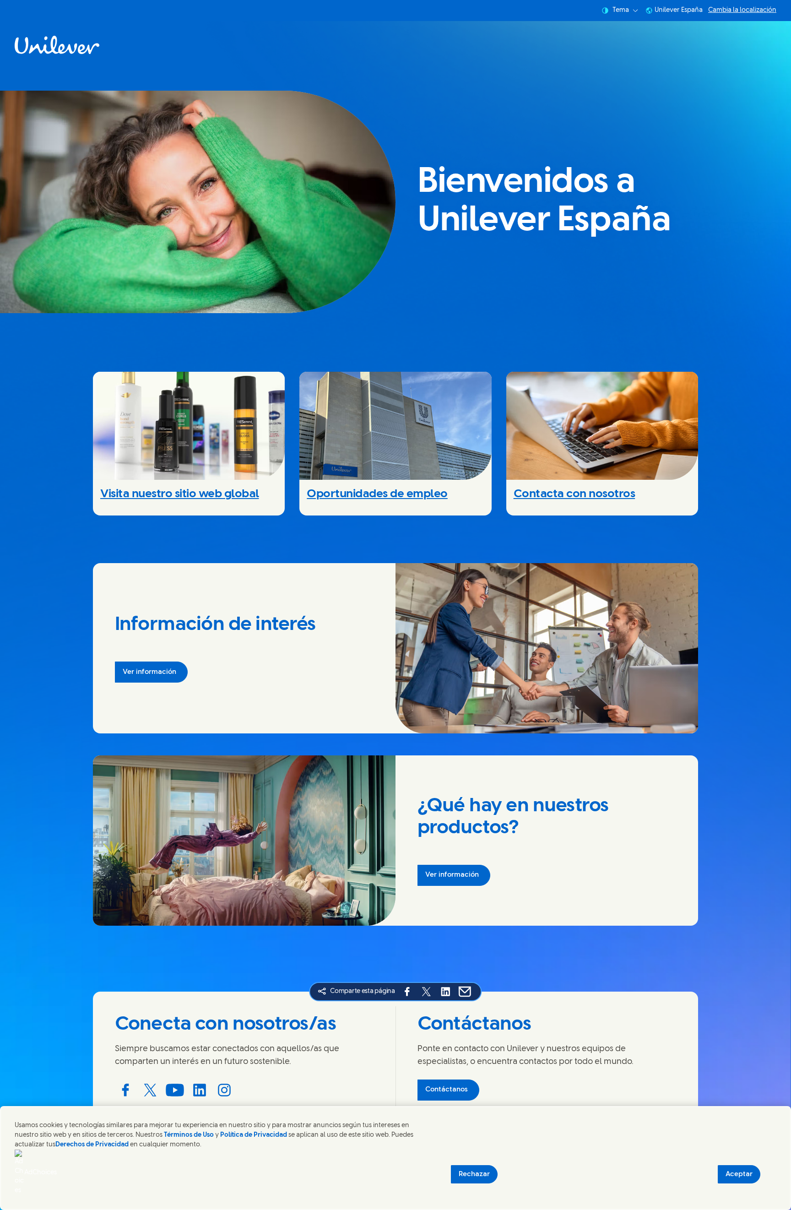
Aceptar (739, 1174)
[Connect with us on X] (150, 1090)
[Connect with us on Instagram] (224, 1090)
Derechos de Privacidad (92, 1144)
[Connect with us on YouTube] (175, 1090)
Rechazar (474, 1174)
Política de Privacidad (254, 1135)
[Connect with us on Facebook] (125, 1090)
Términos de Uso (189, 1135)
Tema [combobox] (620, 10)
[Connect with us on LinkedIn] (199, 1090)
